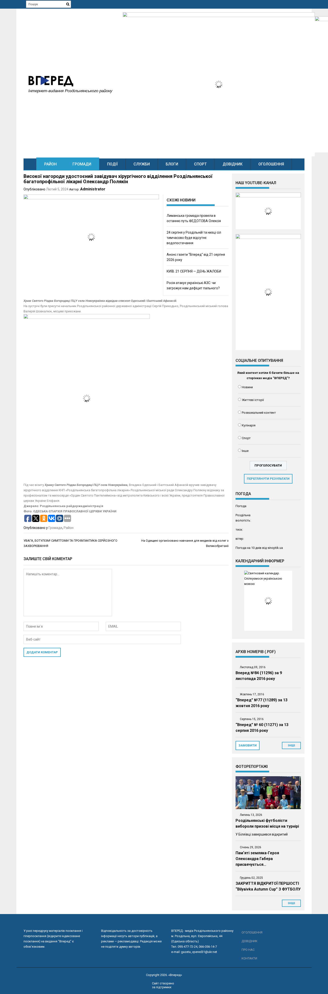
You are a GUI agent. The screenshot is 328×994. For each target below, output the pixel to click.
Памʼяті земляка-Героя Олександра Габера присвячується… (257, 859)
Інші (291, 903)
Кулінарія (248, 425)
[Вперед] (30, 164)
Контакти (249, 958)
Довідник (233, 164)
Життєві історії (253, 400)
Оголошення (271, 164)
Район (50, 164)
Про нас (248, 950)
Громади (82, 164)
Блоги (172, 164)
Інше (245, 451)
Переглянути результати (268, 478)
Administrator (92, 189)
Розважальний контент (259, 412)
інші (291, 745)
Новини (247, 387)
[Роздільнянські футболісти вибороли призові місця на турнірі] (268, 792)
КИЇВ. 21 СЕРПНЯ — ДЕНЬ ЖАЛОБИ (194, 271)
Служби (142, 164)
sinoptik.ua (275, 548)
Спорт (200, 164)
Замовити (247, 745)
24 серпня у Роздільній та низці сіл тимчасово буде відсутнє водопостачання (194, 237)
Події (112, 164)
